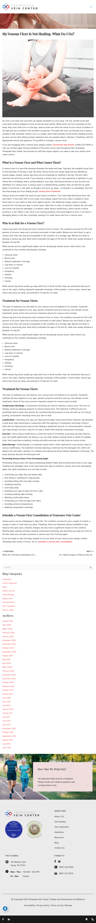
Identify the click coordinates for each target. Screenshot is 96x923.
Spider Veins (7, 599)
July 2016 (6, 744)
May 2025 (6, 659)
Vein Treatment (8, 606)
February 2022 (8, 686)
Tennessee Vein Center (63, 145)
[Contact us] (93, 919)
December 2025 (9, 640)
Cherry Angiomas (9, 583)
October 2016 (7, 732)
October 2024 (8, 682)
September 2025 (9, 652)
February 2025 (8, 671)
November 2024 (9, 679)
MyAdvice (80, 899)
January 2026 (8, 636)
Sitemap (68, 905)
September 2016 (9, 736)
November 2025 (9, 644)
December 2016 (8, 728)
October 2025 (8, 648)
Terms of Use (57, 905)
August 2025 (7, 656)
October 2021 (7, 690)
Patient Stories (8, 591)
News (4, 587)
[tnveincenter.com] (74, 145)
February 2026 (8, 633)
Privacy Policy (43, 905)
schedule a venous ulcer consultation (55, 542)
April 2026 (6, 625)
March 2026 (7, 629)
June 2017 (6, 721)
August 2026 (7, 621)
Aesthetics (6, 579)
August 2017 (7, 713)
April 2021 (6, 702)
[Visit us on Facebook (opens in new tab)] (55, 861)
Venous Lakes (8, 610)
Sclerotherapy (8, 595)
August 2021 (7, 694)
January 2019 (7, 709)
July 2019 (6, 705)
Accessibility (29, 905)
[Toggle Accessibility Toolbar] (5, 908)
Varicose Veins (8, 602)
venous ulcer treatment (49, 191)
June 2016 (6, 748)
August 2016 (7, 740)
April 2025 (6, 663)
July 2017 (6, 717)
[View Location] (8, 861)
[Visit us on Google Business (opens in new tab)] (59, 861)
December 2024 (9, 675)
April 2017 (6, 725)
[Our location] (86, 919)
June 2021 (6, 698)
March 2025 (7, 667)
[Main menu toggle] (91, 6)
